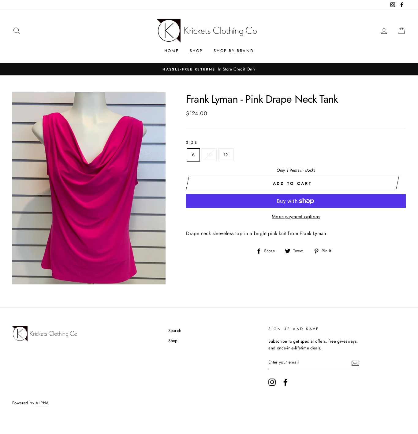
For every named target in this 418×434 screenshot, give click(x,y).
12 (226, 154)
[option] (209, 69)
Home (171, 51)
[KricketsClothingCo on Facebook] (285, 382)
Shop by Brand (234, 51)
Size (192, 142)
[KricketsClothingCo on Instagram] (272, 382)
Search (174, 330)
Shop (196, 51)
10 (209, 154)
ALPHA (42, 403)
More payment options (296, 216)
